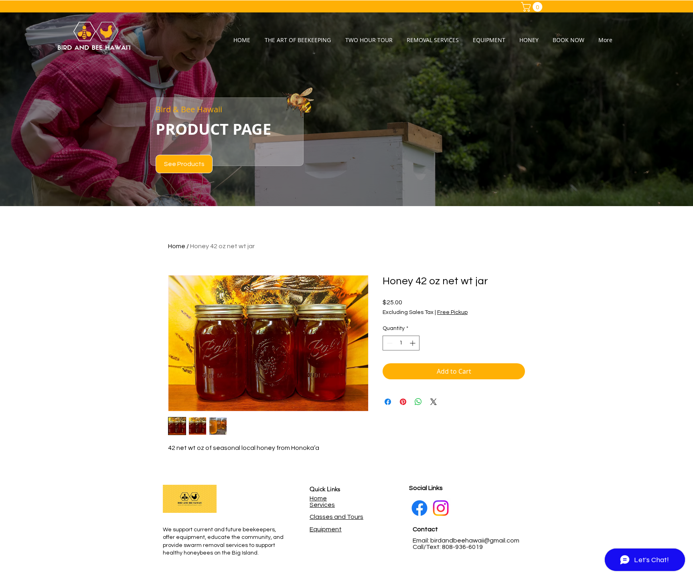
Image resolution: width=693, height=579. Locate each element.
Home (176, 246)
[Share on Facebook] (388, 402)
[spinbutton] (401, 343)
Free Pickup (452, 312)
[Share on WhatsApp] (418, 402)
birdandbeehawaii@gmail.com (474, 540)
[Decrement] (389, 343)
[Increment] (413, 343)
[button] (533, 7)
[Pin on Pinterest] (403, 402)
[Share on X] (433, 402)
